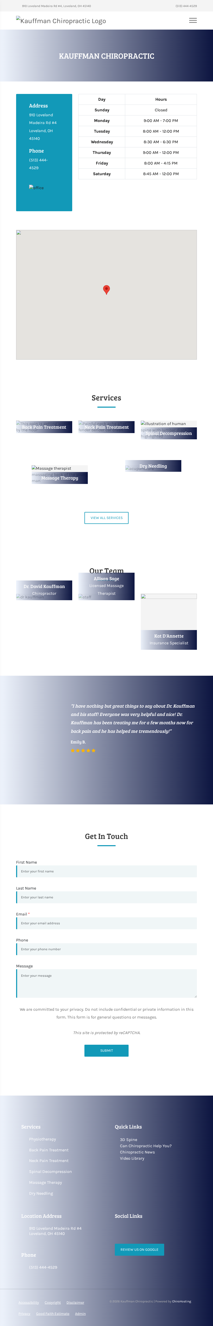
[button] (106, 290)
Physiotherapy (42, 1139)
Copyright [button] (53, 1302)
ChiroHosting (181, 1301)
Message (24, 965)
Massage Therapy (45, 1182)
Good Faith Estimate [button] (52, 1313)
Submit (106, 1050)
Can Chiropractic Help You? (146, 1145)
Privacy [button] (24, 1313)
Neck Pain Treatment (49, 1160)
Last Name (26, 888)
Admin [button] (80, 1313)
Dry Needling (41, 1193)
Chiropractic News (137, 1152)
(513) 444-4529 (186, 6)
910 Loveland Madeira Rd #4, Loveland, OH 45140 (56, 6)
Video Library (132, 1158)
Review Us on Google (139, 1249)
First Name (26, 862)
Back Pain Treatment (49, 1149)
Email (23, 914)
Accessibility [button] (28, 1302)
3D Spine (128, 1139)
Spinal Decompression (50, 1171)
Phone (22, 940)
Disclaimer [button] (75, 1302)
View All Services (107, 518)
